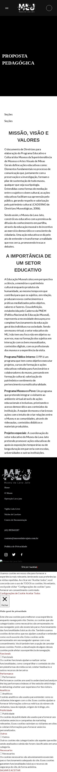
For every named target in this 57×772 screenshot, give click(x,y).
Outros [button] (3, 733)
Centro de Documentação (15, 520)
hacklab (33, 567)
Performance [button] (6, 673)
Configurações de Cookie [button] (12, 593)
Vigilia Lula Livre (12, 509)
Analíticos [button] (5, 690)
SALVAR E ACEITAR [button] (10, 770)
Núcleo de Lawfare (12, 514)
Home (7, 488)
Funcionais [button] (5, 653)
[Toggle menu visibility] (6, 8)
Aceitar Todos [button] (33, 593)
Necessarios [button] (6, 750)
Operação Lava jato (13, 499)
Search (49, 8)
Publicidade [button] (6, 710)
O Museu (8, 493)
